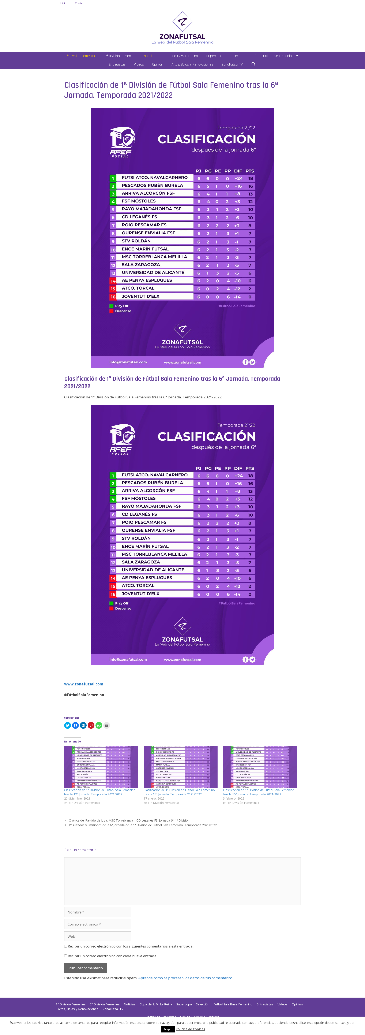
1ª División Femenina (81, 55)
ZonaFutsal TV (232, 64)
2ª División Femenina (120, 55)
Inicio (63, 3)
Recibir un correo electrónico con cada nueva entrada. (112, 955)
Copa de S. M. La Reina (181, 55)
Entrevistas (117, 64)
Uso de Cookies (191, 1017)
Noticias (149, 55)
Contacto (80, 3)
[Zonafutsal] (182, 27)
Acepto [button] (167, 1029)
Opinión (157, 64)
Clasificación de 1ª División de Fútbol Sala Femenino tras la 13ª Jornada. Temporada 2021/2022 (179, 792)
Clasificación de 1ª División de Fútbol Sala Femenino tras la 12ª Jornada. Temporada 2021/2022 (99, 792)
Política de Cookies (190, 1029)
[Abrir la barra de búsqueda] (253, 64)
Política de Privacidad (161, 1017)
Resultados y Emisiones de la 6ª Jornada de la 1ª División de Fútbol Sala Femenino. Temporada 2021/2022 (143, 825)
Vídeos (139, 64)
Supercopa (214, 55)
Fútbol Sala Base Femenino (273, 55)
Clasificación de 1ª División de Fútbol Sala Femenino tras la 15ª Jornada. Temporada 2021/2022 (258, 792)
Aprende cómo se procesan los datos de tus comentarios (185, 977)
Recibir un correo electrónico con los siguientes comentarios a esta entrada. (130, 946)
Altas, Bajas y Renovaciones (192, 64)
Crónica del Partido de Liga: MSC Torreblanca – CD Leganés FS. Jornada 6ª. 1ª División (129, 820)
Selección (237, 55)
